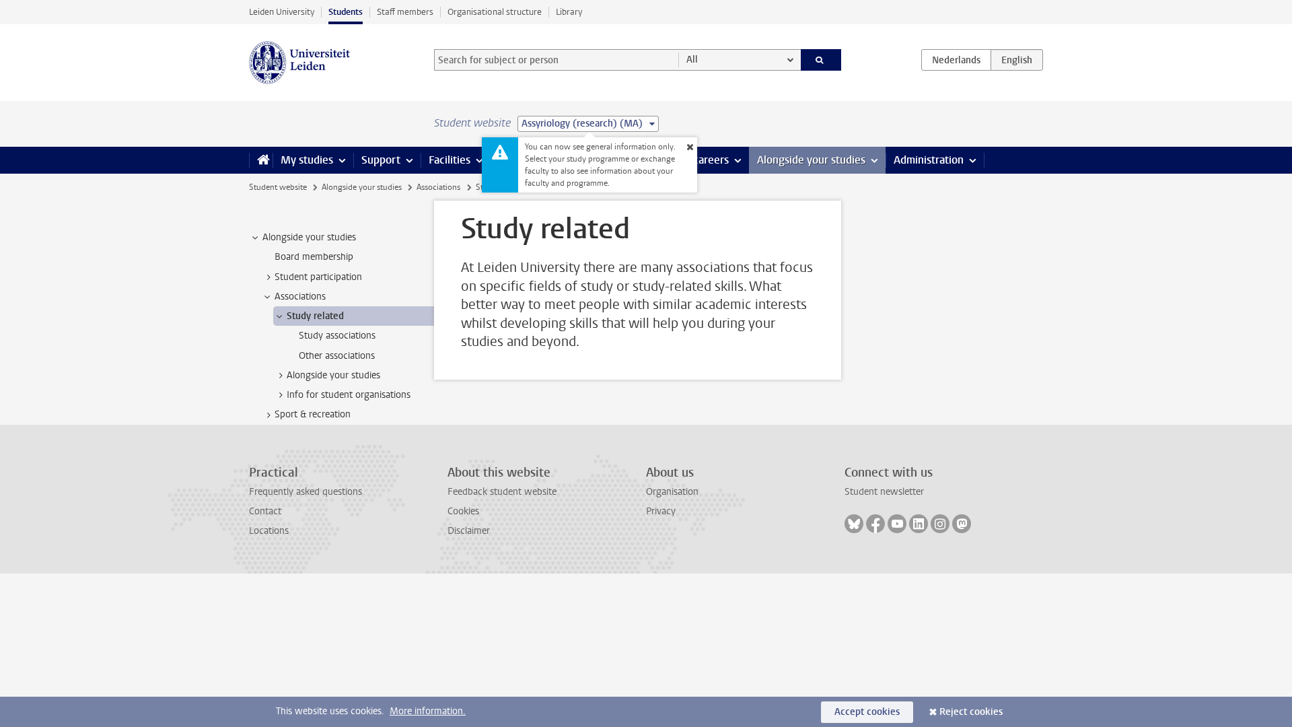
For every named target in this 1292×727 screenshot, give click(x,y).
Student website (278, 187)
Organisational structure (494, 12)
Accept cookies (867, 711)
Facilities (449, 160)
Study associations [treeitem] (337, 335)
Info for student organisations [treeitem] (348, 394)
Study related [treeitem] (315, 316)
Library (569, 12)
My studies (307, 160)
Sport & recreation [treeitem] (313, 414)
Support (380, 160)
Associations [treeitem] (300, 296)
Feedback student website (502, 491)
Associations (438, 187)
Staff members (405, 12)
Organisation (672, 491)
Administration (929, 160)
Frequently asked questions (305, 491)
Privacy (661, 511)
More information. (428, 711)
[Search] (821, 60)
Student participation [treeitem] (318, 277)
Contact (265, 511)
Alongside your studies (811, 160)
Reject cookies (971, 711)
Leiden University (281, 12)
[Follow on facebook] (875, 523)
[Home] (261, 160)
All (692, 59)
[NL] (956, 60)
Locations (269, 530)
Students (345, 12)
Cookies (463, 511)
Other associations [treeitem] (337, 355)
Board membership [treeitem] (314, 256)
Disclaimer (468, 530)
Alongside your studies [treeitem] (309, 237)
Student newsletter (884, 491)
